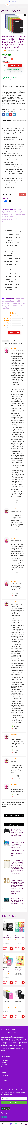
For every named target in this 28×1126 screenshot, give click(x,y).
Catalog (3, 1067)
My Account (4, 1076)
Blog (2, 1069)
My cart (3, 1078)
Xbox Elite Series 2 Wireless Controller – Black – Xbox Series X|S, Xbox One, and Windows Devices (17, 832)
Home (2, 7)
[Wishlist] (7, 1124)
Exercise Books (22, 7)
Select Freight (11, 74)
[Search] (25, 2)
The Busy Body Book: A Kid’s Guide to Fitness (19, 971)
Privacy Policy (4, 1060)
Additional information (19, 120)
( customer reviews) (14, 50)
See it (22, 194)
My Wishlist (4, 1080)
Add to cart (14, 65)
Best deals (4, 1064)
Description (7, 120)
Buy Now (11, 948)
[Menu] (2, 2)
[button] (25, 15)
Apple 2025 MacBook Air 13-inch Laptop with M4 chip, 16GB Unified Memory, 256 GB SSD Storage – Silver (17, 902)
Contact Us (4, 1062)
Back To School (11, 7)
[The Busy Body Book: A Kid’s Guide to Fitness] (20, 961)
